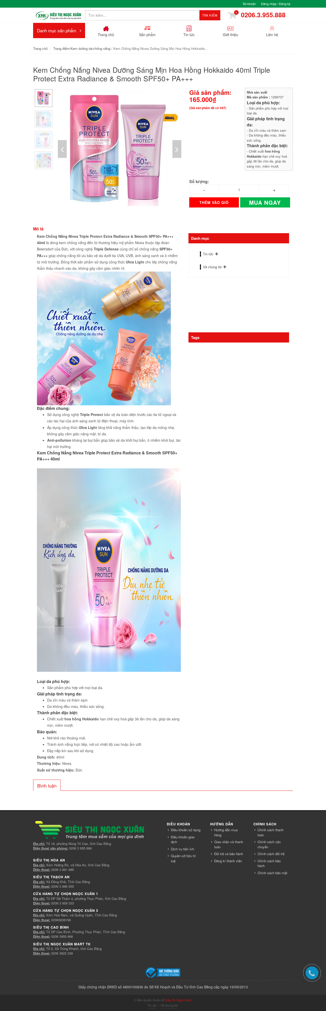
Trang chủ (40, 48)
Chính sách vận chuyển (269, 844)
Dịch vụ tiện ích (182, 848)
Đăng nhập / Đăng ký (275, 4)
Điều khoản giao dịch (183, 839)
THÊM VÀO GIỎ (214, 202)
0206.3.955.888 (258, 14)
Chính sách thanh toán (270, 832)
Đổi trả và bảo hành (228, 853)
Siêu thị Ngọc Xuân (178, 1000)
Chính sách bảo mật (272, 872)
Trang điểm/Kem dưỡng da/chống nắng (81, 48)
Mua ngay (265, 202)
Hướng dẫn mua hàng (226, 832)
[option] (43, 98)
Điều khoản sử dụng (185, 829)
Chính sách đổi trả (270, 853)
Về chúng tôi (212, 266)
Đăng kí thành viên (228, 860)
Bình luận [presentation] (47, 785)
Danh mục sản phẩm (56, 30)
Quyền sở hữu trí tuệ (183, 858)
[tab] (47, 785)
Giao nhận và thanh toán (228, 844)
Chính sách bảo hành (269, 863)
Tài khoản (249, 4)
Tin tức (208, 253)
